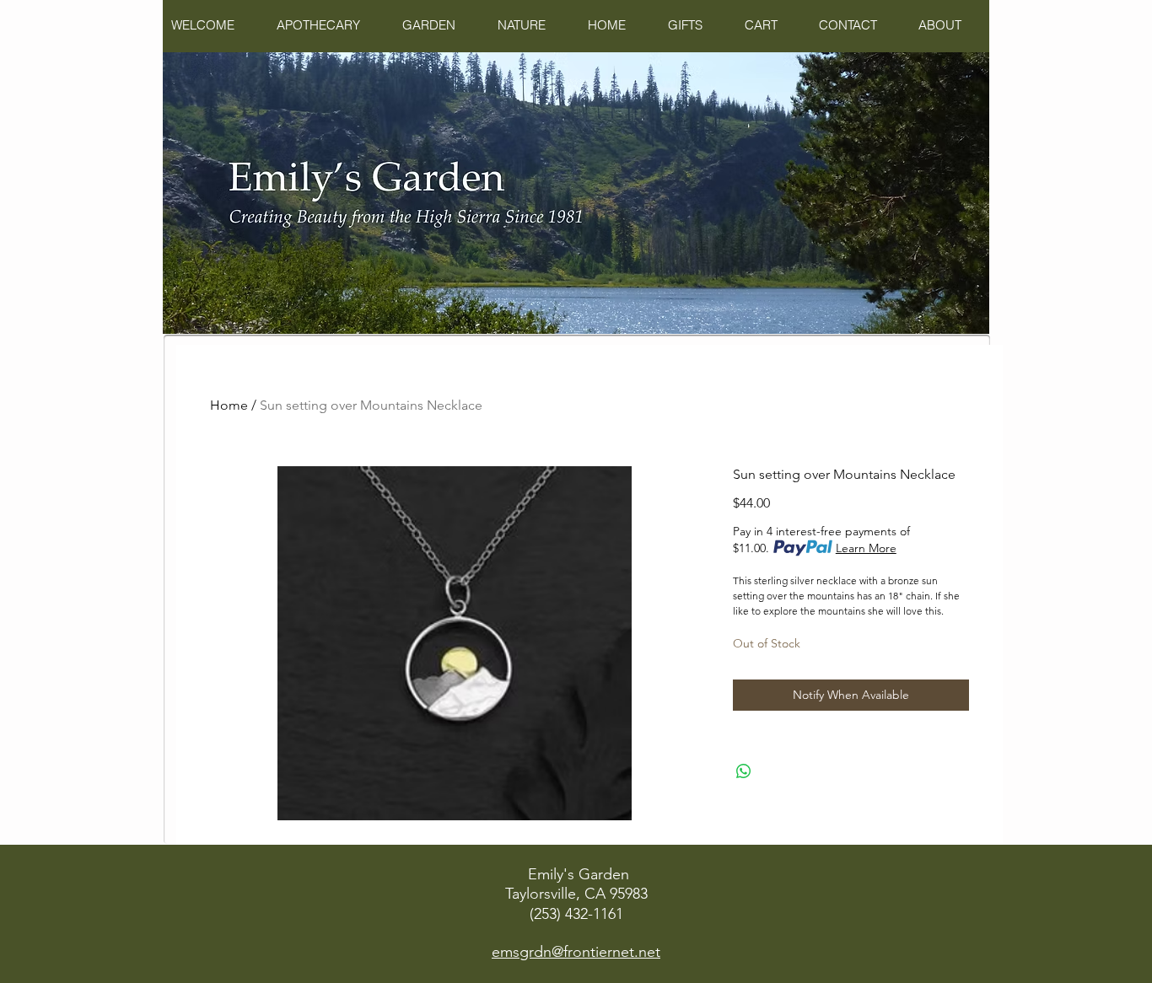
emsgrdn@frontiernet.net (576, 952)
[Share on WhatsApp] (744, 771)
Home (229, 405)
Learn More (866, 548)
